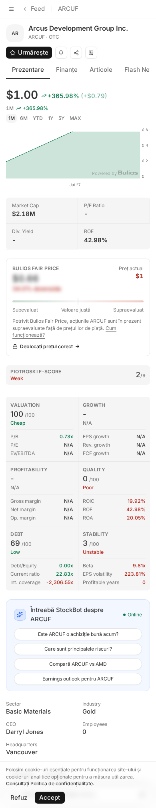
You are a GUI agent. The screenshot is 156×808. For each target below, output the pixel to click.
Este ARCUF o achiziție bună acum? (78, 634)
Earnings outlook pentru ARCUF (78, 679)
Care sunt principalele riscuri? (78, 649)
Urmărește (33, 52)
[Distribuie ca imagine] (91, 53)
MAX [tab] (75, 118)
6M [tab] (24, 118)
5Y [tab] (61, 118)
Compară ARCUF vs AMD (78, 664)
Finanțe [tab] (67, 69)
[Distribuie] (76, 53)
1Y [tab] (50, 118)
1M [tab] (11, 118)
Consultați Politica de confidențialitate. (50, 783)
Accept (49, 797)
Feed (38, 8)
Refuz (18, 797)
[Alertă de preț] (61, 53)
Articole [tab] (101, 69)
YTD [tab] (38, 118)
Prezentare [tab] (28, 69)
